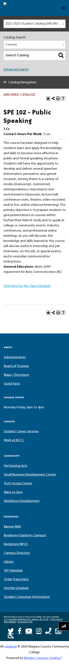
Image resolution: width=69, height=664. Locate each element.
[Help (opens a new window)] (63, 98)
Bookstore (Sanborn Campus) (25, 535)
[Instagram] (38, 630)
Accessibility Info (25, 622)
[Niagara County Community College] (14, 8)
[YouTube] (28, 630)
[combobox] (34, 23)
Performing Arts (15, 466)
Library (9, 562)
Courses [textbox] (11, 44)
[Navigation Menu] (63, 8)
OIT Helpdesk (13, 570)
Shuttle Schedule (16, 588)
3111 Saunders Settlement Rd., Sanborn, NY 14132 (26, 620)
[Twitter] (11, 630)
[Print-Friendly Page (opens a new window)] (58, 98)
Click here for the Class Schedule (26, 286)
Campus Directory (17, 553)
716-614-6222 (56, 620)
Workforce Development (21, 501)
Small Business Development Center (30, 475)
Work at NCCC (14, 440)
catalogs (10, 647)
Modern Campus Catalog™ (43, 658)
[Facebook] (19, 630)
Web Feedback (10, 622)
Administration (15, 357)
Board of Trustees (16, 366)
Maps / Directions (16, 375)
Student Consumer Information (27, 597)
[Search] (61, 55)
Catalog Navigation (22, 82)
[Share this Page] (53, 98)
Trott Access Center (18, 483)
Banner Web (12, 527)
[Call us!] (48, 630)
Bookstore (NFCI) (16, 544)
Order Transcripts (16, 579)
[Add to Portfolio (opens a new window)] (48, 98)
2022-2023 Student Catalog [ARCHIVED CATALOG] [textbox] (35, 24)
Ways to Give (13, 492)
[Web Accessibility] (11, 635)
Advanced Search (16, 69)
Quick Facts (12, 384)
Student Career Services (21, 431)
